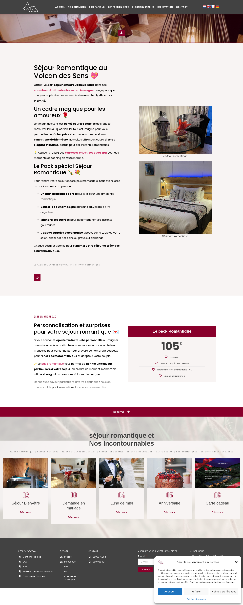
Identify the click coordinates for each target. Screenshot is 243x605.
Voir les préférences (224, 591)
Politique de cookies (196, 599)
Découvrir (25, 512)
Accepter (170, 591)
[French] (213, 6)
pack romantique (52, 364)
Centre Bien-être (118, 7)
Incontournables (143, 7)
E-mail (141, 556)
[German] (217, 6)
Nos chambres (77, 7)
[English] (209, 6)
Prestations (97, 7)
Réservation (165, 7)
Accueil (60, 7)
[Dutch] (204, 6)
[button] (236, 562)
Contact (182, 7)
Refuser (196, 591)
